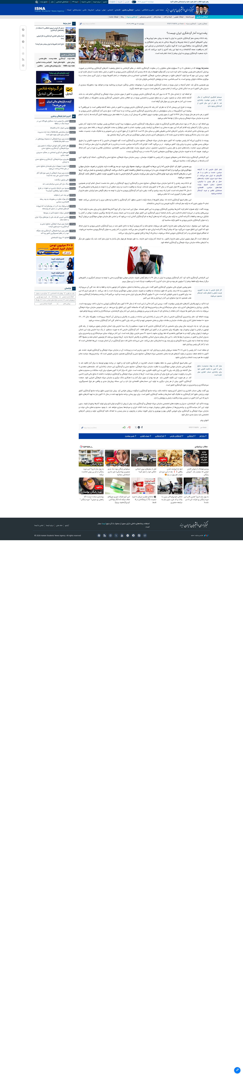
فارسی (127, 2)
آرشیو (105, 2)
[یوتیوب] (121, 536)
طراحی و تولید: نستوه (197, 536)
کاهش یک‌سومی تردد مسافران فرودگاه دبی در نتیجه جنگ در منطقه (53, 122)
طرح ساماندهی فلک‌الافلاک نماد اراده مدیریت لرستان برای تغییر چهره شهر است (53, 133)
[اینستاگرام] (110, 536)
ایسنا (180, 8)
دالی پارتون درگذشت (61, 180)
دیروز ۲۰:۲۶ (73, 206)
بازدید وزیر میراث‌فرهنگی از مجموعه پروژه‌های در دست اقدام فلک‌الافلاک (52, 140)
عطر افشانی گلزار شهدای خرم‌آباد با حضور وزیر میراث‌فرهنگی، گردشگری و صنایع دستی (53, 147)
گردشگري (190, 436)
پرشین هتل (66, 303)
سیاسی (137, 10)
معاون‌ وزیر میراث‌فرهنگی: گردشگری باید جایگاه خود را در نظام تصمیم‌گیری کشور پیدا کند (52, 232)
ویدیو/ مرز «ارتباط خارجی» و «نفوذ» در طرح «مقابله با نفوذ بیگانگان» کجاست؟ (53, 189)
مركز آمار (202, 436)
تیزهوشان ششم (70, 300)
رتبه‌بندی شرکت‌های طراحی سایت (52, 300)
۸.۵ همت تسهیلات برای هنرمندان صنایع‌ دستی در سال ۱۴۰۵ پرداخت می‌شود (52, 167)
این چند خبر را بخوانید (61, 195)
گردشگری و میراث (131, 17)
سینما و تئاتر (157, 17)
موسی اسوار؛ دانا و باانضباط (59, 128)
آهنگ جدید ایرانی (68, 297)
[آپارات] (98, 536)
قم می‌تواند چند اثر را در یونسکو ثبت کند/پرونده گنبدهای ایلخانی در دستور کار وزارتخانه (52, 207)
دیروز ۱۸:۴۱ (72, 217)
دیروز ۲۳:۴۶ (72, 184)
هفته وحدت (53, 58)
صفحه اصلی (160, 10)
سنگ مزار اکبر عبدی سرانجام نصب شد (56, 184)
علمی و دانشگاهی (148, 10)
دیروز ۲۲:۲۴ (72, 199)
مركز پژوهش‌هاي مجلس (53, 66)
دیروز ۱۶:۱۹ (73, 231)
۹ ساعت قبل (72, 173)
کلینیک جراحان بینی (46, 303)
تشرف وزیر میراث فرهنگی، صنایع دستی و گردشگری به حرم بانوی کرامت (54, 225)
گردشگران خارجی (175, 436)
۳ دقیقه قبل (72, 121)
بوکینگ (37, 300)
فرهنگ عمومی (178, 17)
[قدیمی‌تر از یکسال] (71, 30)
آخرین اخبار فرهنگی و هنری (61, 116)
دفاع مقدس (43, 58)
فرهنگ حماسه (113, 17)
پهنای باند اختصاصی (56, 293)
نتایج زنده (43, 2)
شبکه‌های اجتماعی (62, 2)
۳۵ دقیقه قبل (72, 139)
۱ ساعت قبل (72, 146)
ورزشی (98, 10)
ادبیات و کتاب (168, 17)
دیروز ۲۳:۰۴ (72, 188)
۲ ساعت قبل (72, 166)
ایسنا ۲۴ (75, 2)
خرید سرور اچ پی (41, 297)
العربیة (120, 2)
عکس (84, 10)
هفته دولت (71, 58)
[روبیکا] (144, 536)
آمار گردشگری (159, 436)
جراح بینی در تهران (41, 293)
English (112, 2)
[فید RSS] (104, 536)
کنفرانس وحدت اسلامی (44, 62)
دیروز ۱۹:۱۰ (73, 213)
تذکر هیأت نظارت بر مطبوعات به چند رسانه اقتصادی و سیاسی (54, 200)
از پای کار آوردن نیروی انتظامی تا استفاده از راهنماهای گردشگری (50, 29)
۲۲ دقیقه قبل (72, 132)
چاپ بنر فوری (70, 293)
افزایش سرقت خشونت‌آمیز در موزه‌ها (56, 213)
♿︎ (237, 1070)
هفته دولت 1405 (69, 66)
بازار (52, 2)
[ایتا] (138, 536)
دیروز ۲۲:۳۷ (72, 195)
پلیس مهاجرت (129, 436)
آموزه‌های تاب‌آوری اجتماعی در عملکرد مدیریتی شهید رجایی (52, 153)
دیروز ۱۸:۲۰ (73, 224)
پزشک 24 (55, 297)
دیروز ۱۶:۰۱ (73, 238)
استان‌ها (91, 10)
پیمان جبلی (71, 62)
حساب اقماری (144, 436)
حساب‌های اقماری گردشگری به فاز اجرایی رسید (50, 37)
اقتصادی (117, 10)
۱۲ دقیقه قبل (72, 128)
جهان (104, 10)
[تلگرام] (127, 536)
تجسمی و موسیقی (145, 17)
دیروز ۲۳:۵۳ (72, 180)
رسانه (122, 17)
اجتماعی (110, 10)
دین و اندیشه (190, 17)
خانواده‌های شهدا (59, 62)
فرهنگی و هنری (127, 10)
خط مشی (59, 525)
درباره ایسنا (97, 2)
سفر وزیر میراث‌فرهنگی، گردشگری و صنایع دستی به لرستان (52, 160)
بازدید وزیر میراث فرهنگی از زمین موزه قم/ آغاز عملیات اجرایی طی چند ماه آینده (53, 174)
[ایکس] (115, 536)
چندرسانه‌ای (77, 10)
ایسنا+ (69, 10)
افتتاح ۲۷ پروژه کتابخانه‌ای (60, 237)
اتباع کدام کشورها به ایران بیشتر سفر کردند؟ (49, 44)
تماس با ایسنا (86, 2)
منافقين (40, 66)
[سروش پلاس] (133, 536)
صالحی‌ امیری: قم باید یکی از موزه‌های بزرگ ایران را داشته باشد (52, 218)
